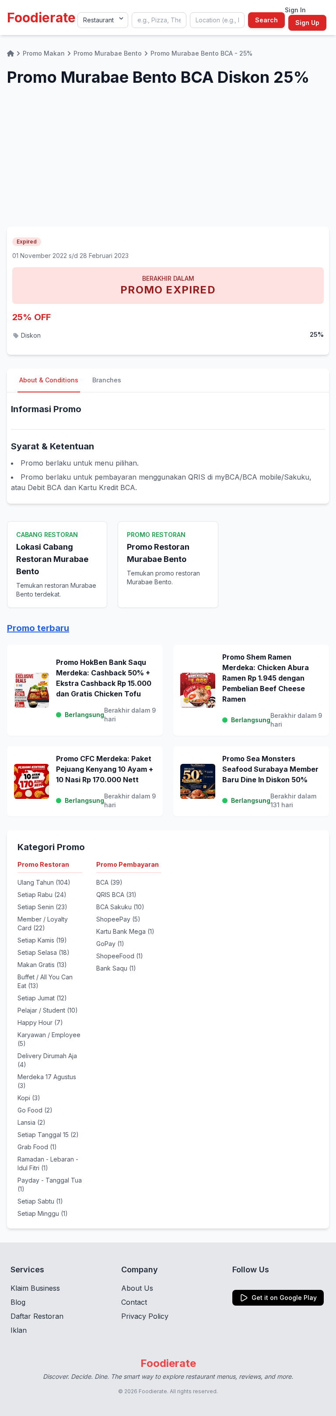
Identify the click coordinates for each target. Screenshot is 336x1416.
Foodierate (41, 17)
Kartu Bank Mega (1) (125, 931)
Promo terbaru (38, 628)
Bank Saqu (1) (116, 968)
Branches (106, 380)
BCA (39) (109, 882)
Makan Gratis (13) (42, 964)
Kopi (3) (29, 1098)
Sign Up (307, 22)
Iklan (18, 1330)
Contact (134, 1302)
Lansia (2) (32, 1122)
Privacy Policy (144, 1316)
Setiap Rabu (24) (42, 894)
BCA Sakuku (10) (120, 907)
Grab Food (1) (37, 1147)
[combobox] (159, 20)
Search (266, 20)
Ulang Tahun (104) (44, 882)
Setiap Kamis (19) (42, 940)
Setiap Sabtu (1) (40, 1201)
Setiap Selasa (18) (44, 952)
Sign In (295, 10)
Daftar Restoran (36, 1316)
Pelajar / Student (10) (48, 1010)
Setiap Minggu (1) (43, 1213)
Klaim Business (35, 1288)
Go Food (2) (35, 1110)
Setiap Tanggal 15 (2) (48, 1134)
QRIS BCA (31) (116, 894)
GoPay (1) (110, 943)
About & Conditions (48, 380)
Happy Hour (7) (40, 1022)
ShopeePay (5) (118, 919)
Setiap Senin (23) (42, 907)
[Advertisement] (168, 161)
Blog (17, 1302)
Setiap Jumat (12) (42, 998)
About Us (137, 1288)
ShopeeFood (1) (119, 956)
